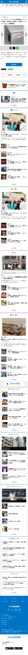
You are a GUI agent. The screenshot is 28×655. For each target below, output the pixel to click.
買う (16, 4)
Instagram (15, 609)
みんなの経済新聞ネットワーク (14, 637)
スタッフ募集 (4, 624)
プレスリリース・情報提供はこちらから (9, 616)
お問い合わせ (4, 620)
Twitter (12, 609)
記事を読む (14, 64)
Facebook (8, 609)
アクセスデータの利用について (7, 618)
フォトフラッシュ (4, 16)
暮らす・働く (20, 4)
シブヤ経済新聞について (6, 615)
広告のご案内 (4, 622)
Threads (19, 609)
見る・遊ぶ (12, 4)
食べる (7, 4)
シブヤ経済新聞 (14, 2)
